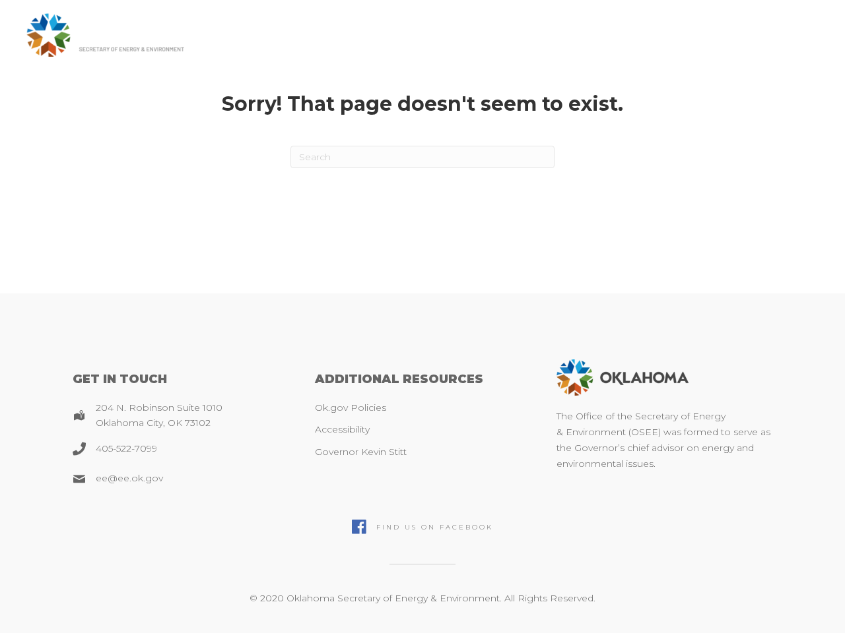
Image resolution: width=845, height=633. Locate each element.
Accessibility (342, 429)
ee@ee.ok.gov (129, 478)
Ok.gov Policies (350, 407)
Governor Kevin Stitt (361, 452)
